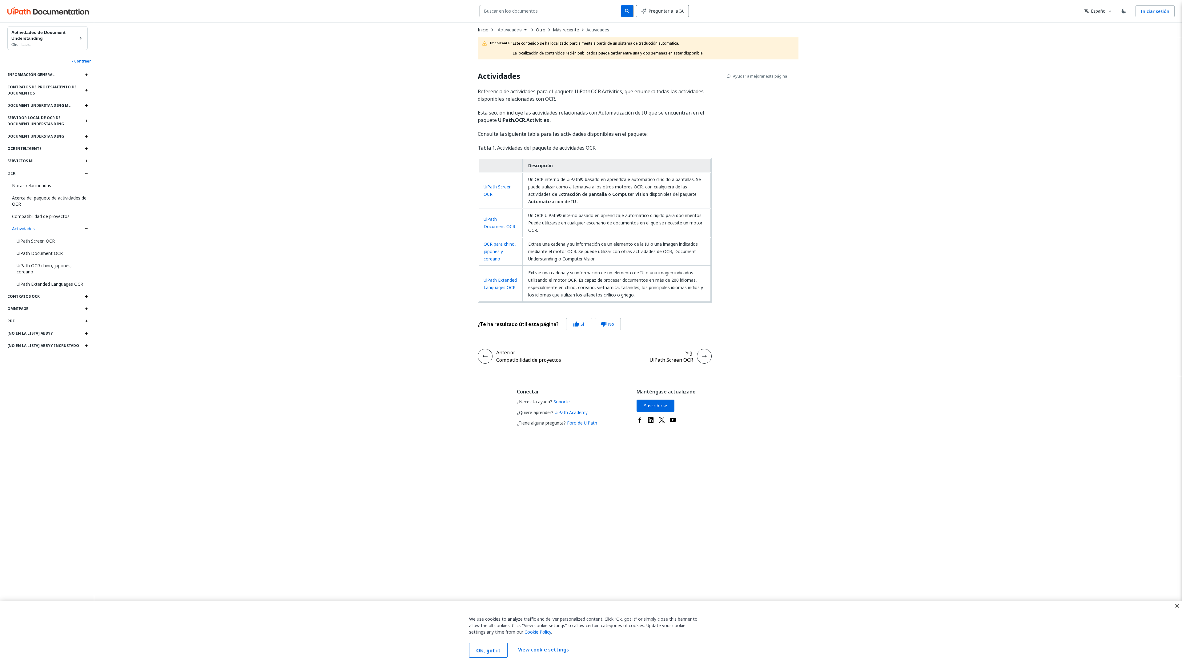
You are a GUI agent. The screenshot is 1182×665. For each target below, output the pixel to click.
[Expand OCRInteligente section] (86, 148)
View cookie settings (543, 649)
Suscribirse (655, 405)
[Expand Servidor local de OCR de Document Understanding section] (86, 121)
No (607, 324)
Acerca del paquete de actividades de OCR (49, 201)
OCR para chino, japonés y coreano (500, 251)
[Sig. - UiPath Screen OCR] (704, 356)
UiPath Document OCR (40, 253)
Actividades (23, 228)
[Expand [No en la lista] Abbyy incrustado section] (86, 346)
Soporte (561, 401)
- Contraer (81, 61)
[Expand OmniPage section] (86, 309)
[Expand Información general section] (86, 75)
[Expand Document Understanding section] (86, 136)
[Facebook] (640, 420)
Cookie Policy (538, 632)
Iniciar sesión (1155, 11)
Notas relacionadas (31, 185)
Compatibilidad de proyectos (41, 216)
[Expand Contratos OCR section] (86, 296)
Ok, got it (488, 650)
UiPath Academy (571, 412)
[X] (662, 420)
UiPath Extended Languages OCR (50, 284)
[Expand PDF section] (86, 321)
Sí (578, 324)
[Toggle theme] (1124, 11)
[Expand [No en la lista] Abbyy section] (86, 333)
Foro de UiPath (582, 423)
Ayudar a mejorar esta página (760, 76)
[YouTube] (673, 420)
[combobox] (551, 11)
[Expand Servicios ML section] (86, 161)
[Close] (1177, 606)
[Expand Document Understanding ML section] (86, 105)
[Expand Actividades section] (86, 229)
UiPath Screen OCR (36, 241)
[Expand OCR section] (86, 173)
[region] (591, 633)
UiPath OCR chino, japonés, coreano (44, 268)
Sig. (689, 352)
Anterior (505, 352)
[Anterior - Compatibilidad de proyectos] (485, 356)
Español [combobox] (1095, 11)
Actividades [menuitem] (510, 29)
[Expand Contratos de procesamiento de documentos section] (86, 90)
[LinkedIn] (651, 420)
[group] (549, 324)
